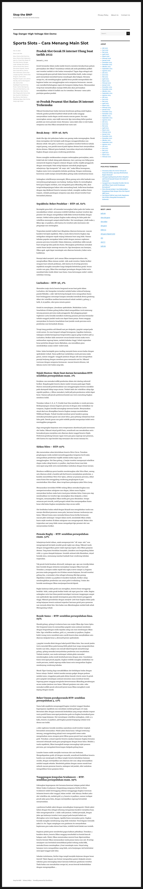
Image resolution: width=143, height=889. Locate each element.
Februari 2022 (106, 157)
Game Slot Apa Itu (23, 87)
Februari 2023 (106, 132)
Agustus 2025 (106, 71)
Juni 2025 (105, 75)
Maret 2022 (105, 155)
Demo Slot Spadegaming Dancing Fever (20, 85)
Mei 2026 (105, 52)
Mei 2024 (105, 101)
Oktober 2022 (106, 140)
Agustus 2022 (106, 144)
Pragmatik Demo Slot (23, 93)
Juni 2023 (105, 124)
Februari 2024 (106, 107)
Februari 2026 (106, 58)
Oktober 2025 (106, 66)
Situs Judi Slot (17, 53)
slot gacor (104, 226)
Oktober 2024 (106, 91)
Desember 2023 (107, 112)
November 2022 (107, 138)
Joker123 (103, 230)
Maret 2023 (105, 130)
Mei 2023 (105, 126)
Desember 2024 (107, 87)
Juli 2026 (105, 48)
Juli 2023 (105, 122)
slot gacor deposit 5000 (108, 234)
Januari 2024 (106, 109)
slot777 (103, 242)
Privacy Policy (103, 15)
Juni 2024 (105, 99)
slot (102, 238)
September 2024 (107, 93)
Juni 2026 (105, 50)
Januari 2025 (106, 85)
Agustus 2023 (106, 120)
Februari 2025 (106, 83)
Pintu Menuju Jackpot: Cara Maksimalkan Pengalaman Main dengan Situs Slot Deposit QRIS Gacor (116, 191)
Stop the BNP (22, 14)
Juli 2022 (105, 146)
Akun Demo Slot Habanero (21, 58)
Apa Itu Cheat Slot (19, 60)
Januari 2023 (106, 134)
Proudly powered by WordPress (42, 880)
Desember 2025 (107, 62)
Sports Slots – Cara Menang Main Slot (50, 43)
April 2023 (105, 128)
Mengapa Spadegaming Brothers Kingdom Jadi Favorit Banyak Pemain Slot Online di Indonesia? (115, 179)
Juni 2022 (105, 148)
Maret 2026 (105, 56)
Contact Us (125, 15)
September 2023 (107, 118)
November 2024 (107, 89)
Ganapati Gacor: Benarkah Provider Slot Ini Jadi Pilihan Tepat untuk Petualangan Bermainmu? (115, 185)
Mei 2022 (105, 150)
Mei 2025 (105, 77)
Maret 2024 (105, 105)
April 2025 (105, 79)
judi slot (103, 213)
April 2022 (105, 152)
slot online (104, 221)
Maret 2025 (105, 81)
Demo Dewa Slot (18, 66)
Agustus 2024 (106, 95)
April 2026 (105, 54)
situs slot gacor (105, 217)
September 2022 (107, 142)
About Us (114, 15)
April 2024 (105, 103)
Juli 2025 (105, 73)
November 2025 (107, 64)
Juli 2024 (105, 97)
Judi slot (103, 246)
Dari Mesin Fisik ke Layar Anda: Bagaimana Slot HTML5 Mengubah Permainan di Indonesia (115, 197)
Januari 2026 (106, 60)
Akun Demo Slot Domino (21, 56)
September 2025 (107, 69)
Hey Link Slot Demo (19, 89)
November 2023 (107, 114)
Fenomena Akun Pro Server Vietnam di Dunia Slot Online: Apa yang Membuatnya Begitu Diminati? (115, 173)
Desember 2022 (107, 136)
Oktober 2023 (106, 116)
